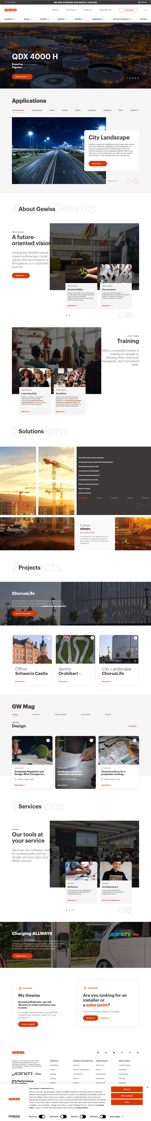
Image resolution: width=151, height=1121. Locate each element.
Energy (26, 19)
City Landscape (18, 110)
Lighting (61, 19)
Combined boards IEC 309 (89, 466)
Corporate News (124, 1065)
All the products (85, 493)
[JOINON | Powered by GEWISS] (26, 1073)
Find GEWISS (78, 1074)
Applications (97, 19)
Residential (135, 110)
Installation (8, 19)
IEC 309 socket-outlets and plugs (91, 457)
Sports (52, 110)
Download (122, 1083)
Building (43, 19)
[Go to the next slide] (136, 181)
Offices (77, 110)
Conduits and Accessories (88, 480)
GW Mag (143, 19)
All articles (133, 726)
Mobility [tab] (108, 714)
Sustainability (101, 1074)
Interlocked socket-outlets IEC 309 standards (96, 462)
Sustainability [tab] (86, 714)
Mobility (78, 19)
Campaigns (123, 1070)
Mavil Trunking (84, 488)
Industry (65, 110)
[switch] (63, 1116)
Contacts (76, 1065)
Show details (115, 1117)
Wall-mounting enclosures (89, 484)
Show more (96, 163)
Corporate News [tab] (60, 714)
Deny (127, 1102)
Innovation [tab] (36, 714)
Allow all (127, 1089)
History (98, 1070)
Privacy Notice (82, 1108)
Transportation (37, 110)
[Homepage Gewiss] (10, 10)
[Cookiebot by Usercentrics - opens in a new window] (14, 1116)
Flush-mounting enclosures (89, 475)
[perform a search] (146, 10)
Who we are (100, 1065)
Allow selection (127, 1096)
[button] (109, 180)
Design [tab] (15, 714)
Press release (123, 1074)
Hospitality (92, 110)
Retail (121, 110)
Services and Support (121, 19)
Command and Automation (89, 471)
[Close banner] (147, 1087)
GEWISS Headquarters (81, 1070)
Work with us (100, 1083)
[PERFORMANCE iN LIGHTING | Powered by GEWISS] (26, 1082)
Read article (19, 785)
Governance (100, 1078)
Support (76, 1078)
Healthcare (107, 110)
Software (76, 1083)
